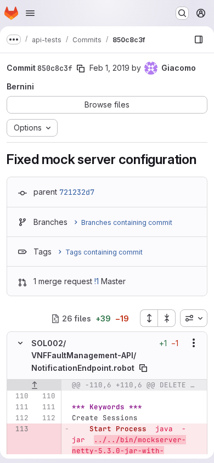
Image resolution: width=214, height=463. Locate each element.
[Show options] (193, 342)
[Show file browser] (198, 39)
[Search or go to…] (182, 13)
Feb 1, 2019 (109, 67)
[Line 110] (19, 396)
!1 (96, 281)
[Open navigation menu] (30, 13)
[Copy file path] (143, 368)
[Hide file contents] (20, 342)
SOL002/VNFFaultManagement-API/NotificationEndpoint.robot (83, 355)
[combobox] (193, 318)
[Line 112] (19, 418)
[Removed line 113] (19, 429)
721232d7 (76, 192)
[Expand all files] (148, 318)
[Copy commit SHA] (80, 68)
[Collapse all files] (167, 318)
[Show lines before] (34, 385)
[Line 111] (19, 407)
